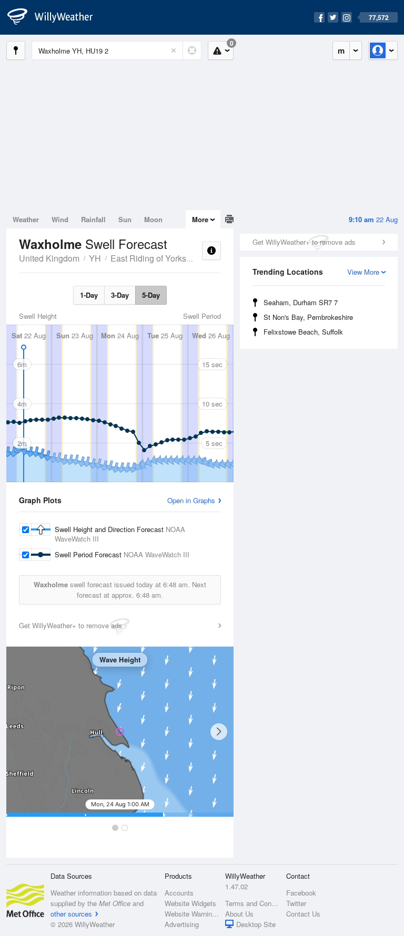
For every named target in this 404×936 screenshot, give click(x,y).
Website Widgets (190, 903)
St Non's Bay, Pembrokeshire (308, 317)
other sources (71, 914)
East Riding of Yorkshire (155, 258)
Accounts (179, 893)
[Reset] (173, 50)
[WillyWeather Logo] (55, 17)
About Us (239, 914)
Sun (125, 219)
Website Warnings (192, 914)
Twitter (296, 903)
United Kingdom (49, 258)
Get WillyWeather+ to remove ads (304, 242)
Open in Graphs (191, 500)
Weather (26, 219)
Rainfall (93, 219)
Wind (60, 219)
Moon (153, 219)
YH (95, 258)
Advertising (182, 924)
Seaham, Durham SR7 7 (301, 302)
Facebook (301, 893)
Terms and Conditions (252, 903)
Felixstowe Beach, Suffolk (303, 332)
